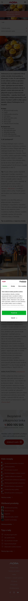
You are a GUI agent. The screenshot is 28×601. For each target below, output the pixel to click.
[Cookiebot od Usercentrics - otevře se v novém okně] (19, 282)
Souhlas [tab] (4, 286)
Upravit (13, 318)
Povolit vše (14, 312)
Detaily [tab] (13, 286)
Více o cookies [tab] (22, 286)
